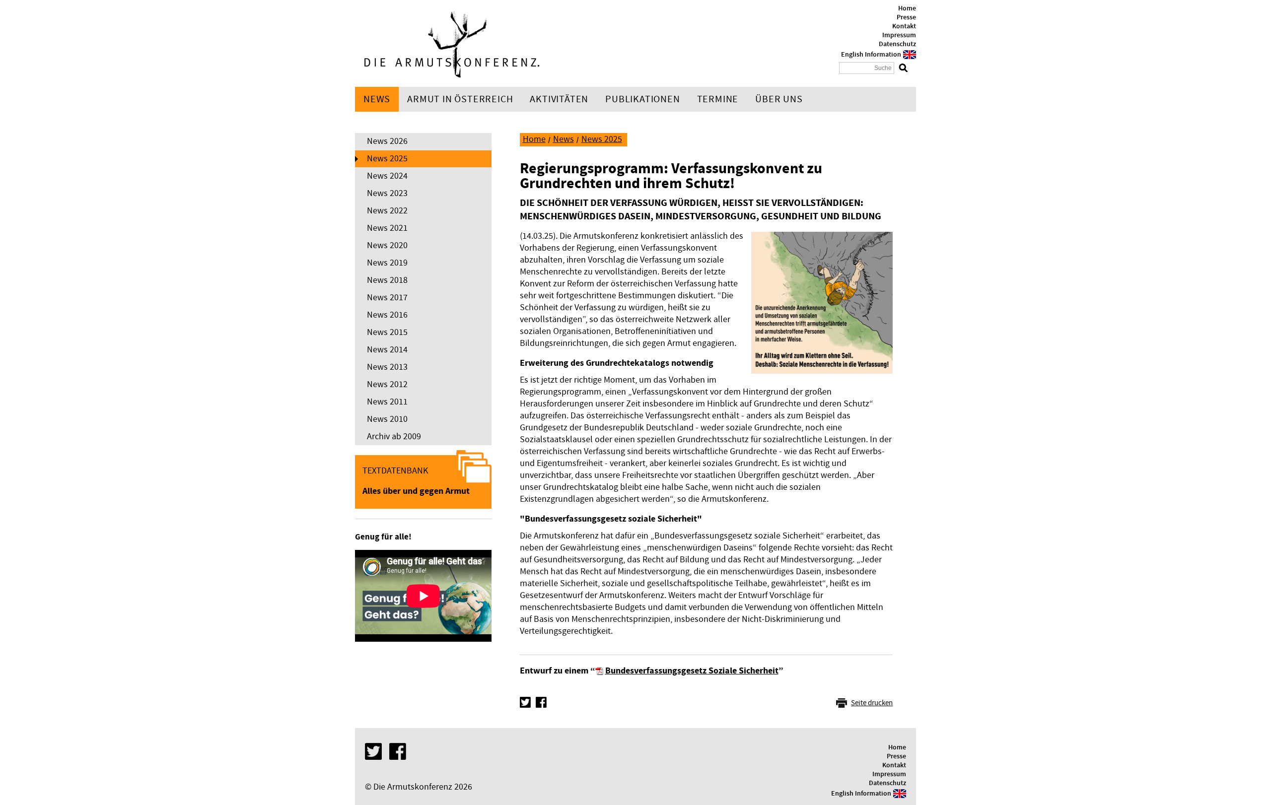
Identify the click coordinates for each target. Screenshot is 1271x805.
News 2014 (387, 349)
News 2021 (387, 228)
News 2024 (387, 176)
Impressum (899, 35)
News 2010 (387, 419)
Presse (906, 17)
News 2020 (387, 245)
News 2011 (387, 401)
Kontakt (904, 26)
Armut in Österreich (460, 99)
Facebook (541, 702)
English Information (871, 54)
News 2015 (387, 332)
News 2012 (387, 384)
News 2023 (387, 193)
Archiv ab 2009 (394, 436)
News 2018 (387, 280)
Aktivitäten (559, 99)
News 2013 (387, 367)
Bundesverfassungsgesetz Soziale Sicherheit (691, 671)
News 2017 (387, 297)
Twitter (525, 702)
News (376, 99)
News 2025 (387, 158)
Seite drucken (872, 703)
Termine (718, 99)
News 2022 (387, 210)
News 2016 (387, 315)
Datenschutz (897, 44)
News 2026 (387, 141)
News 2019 (387, 262)
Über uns (778, 99)
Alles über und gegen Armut (416, 491)
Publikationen (642, 99)
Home (907, 8)
